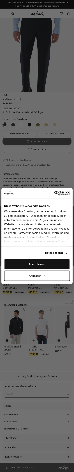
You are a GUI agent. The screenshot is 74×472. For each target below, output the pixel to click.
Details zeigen (54, 252)
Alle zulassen (37, 263)
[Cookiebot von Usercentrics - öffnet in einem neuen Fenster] (54, 193)
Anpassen (35, 275)
